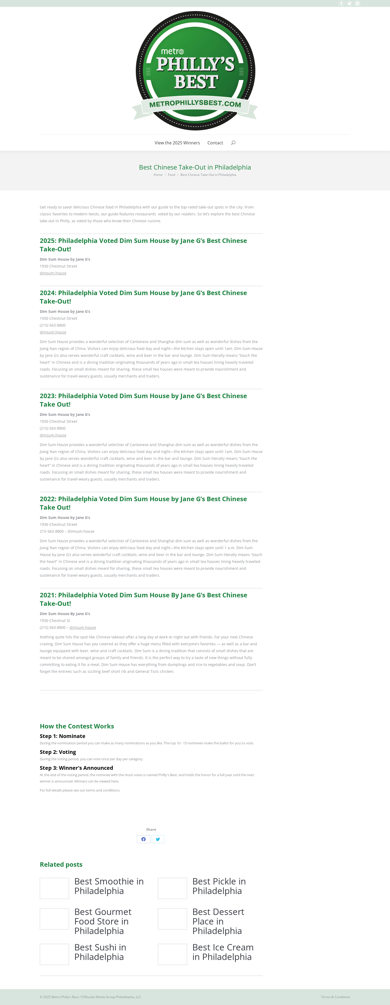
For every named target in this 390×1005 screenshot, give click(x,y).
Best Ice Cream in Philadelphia (223, 952)
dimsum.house (53, 272)
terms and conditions (103, 790)
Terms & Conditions (335, 997)
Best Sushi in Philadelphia (100, 952)
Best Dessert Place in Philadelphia (218, 921)
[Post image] (54, 888)
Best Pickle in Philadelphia (219, 886)
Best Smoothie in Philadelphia (109, 886)
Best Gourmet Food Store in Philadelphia (103, 921)
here (114, 781)
